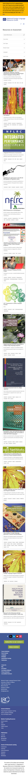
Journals (3, 735)
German (17, 353)
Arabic (9, 353)
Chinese (14, 542)
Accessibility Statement (6, 673)
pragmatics (20, 124)
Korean (5, 545)
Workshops (3, 755)
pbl (20, 82)
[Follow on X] (10, 636)
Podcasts (3, 724)
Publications (4, 660)
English (10, 187)
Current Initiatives (5, 651)
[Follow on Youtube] (17, 636)
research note (19, 622)
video (4, 160)
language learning (19, 123)
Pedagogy (3, 656)
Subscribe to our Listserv (14, 642)
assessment (9, 82)
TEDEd (5, 280)
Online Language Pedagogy (7, 712)
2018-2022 (5, 82)
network (22, 218)
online (18, 82)
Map (2, 666)
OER (15, 82)
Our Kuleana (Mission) (6, 670)
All (8, 581)
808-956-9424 (4, 689)
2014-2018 (5, 123)
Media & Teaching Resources (8, 719)
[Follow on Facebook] (7, 636)
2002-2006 (5, 622)
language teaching (6, 124)
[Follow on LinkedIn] (14, 636)
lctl (10, 124)
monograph (13, 187)
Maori (7, 443)
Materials (3, 736)
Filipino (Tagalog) (21, 542)
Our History (3, 668)
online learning (14, 124)
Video (2, 728)
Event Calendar (4, 653)
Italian (20, 353)
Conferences (4, 747)
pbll (22, 82)
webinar (5, 84)
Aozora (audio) (4, 721)
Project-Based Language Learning (8, 711)
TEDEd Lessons (4, 726)
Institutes (3, 748)
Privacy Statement (5, 672)
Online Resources (5, 750)
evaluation (10, 253)
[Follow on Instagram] (20, 636)
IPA (13, 82)
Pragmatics (3, 740)
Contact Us (3, 665)
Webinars (3, 754)
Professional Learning (6, 658)
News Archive (14, 647)
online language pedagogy (18, 309)
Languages (3, 655)
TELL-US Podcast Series (6, 714)
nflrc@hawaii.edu (5, 691)
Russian (16, 545)
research (5, 126)
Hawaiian (17, 441)
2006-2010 (5, 542)
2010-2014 (5, 441)
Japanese (20, 441)
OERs (2, 723)
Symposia (3, 752)
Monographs (4, 738)
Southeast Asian (20, 545)
